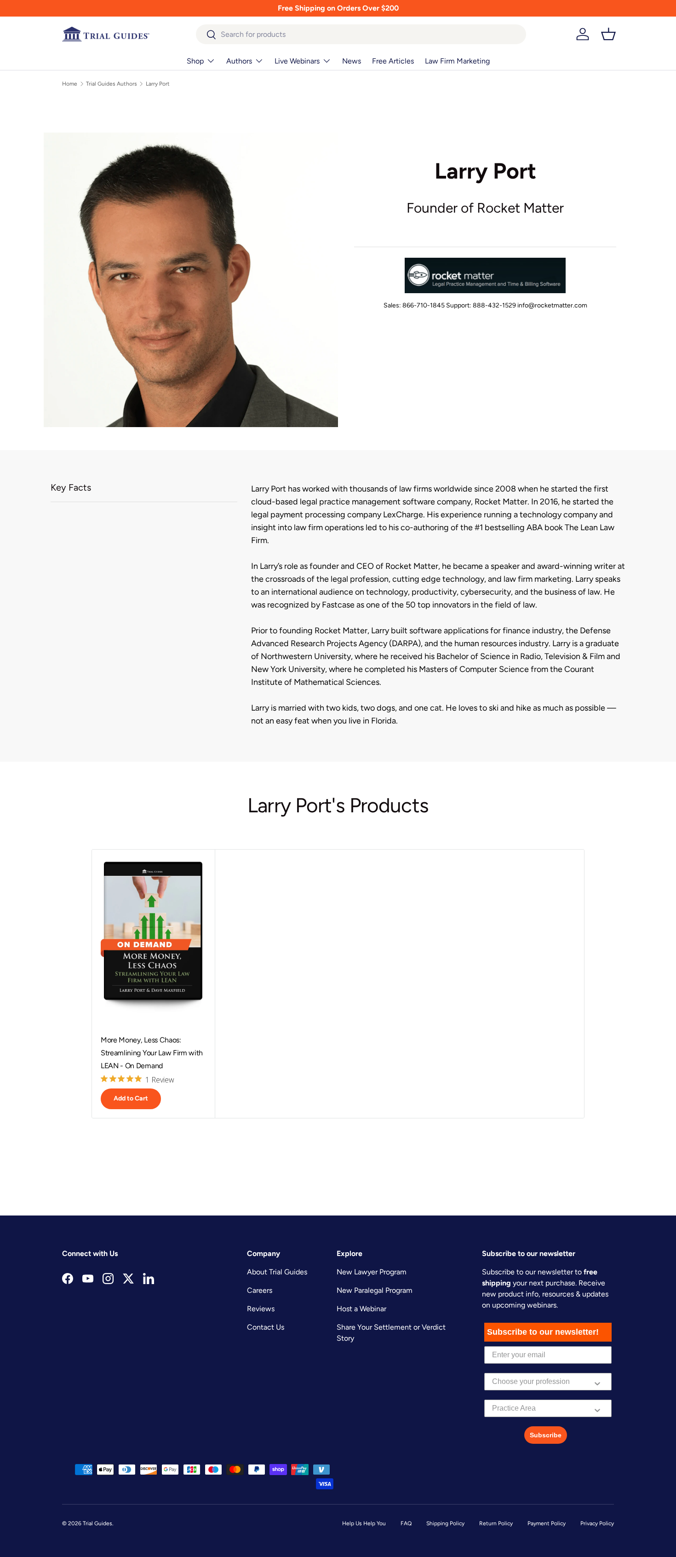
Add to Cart (131, 1098)
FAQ (406, 1523)
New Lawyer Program (372, 1272)
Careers (259, 1290)
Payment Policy (546, 1523)
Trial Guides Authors (111, 84)
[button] (608, 34)
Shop (195, 61)
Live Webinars (297, 61)
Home (69, 84)
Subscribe (545, 1435)
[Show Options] (597, 1381)
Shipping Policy (445, 1523)
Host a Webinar (361, 1308)
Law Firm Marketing (457, 61)
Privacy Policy (597, 1523)
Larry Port (158, 84)
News (351, 61)
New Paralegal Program (374, 1290)
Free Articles (393, 61)
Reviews (261, 1308)
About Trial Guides (277, 1272)
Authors (239, 61)
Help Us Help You (364, 1523)
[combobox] (361, 34)
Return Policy (496, 1523)
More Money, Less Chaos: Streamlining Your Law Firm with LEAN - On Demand (152, 1053)
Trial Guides (97, 1523)
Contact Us (265, 1327)
